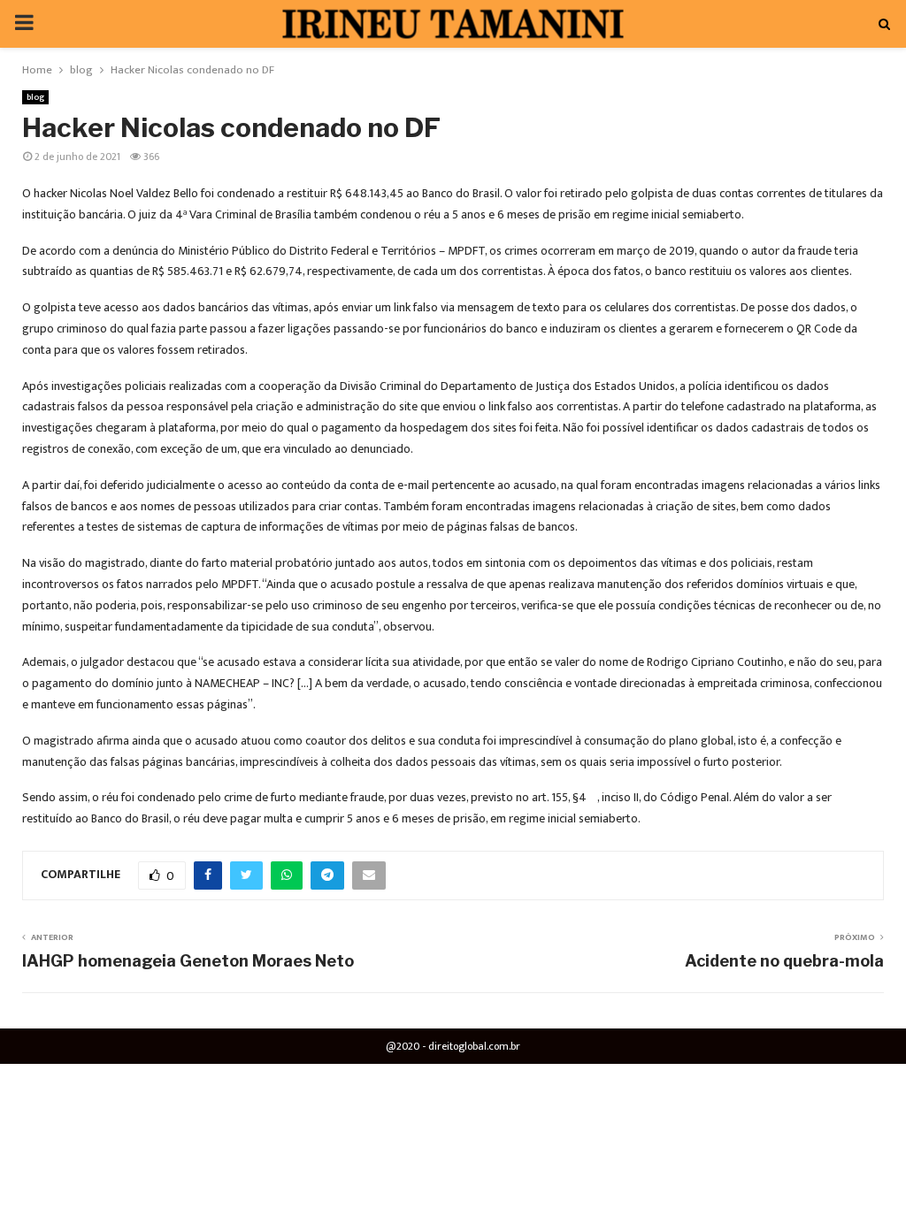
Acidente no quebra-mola (784, 961)
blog (35, 97)
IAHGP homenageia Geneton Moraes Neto (188, 961)
